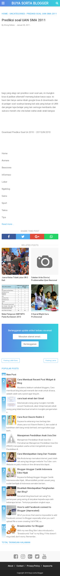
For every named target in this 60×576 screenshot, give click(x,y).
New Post (11, 374)
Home (5, 13)
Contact (19, 566)
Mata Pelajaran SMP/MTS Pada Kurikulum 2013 (13, 315)
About (10, 566)
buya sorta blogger (30, 3)
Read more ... (8, 224)
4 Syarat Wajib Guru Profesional (40, 315)
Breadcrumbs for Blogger (30, 526)
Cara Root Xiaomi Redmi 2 (30, 417)
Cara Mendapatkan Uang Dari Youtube (36, 454)
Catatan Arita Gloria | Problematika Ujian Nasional (44, 278)
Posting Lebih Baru (10, 360)
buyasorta (47, 566)
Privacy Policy (33, 566)
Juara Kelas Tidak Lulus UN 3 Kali (15, 278)
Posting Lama (50, 360)
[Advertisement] (30, 59)
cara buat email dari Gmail (30, 398)
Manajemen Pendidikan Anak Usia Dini (36, 435)
